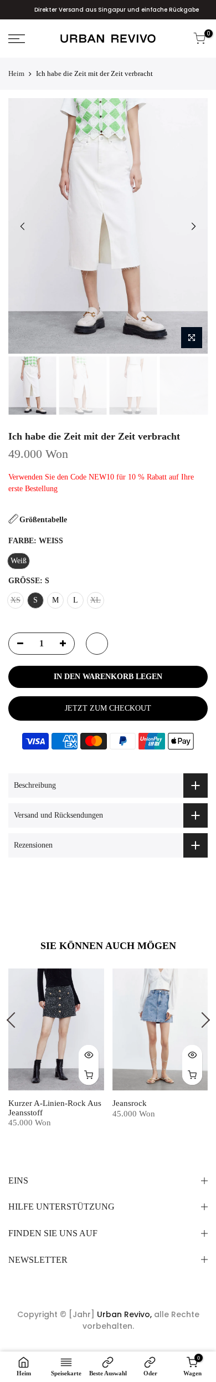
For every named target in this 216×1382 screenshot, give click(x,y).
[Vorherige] (23, 226)
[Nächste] (193, 226)
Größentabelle (43, 520)
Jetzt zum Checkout (108, 708)
